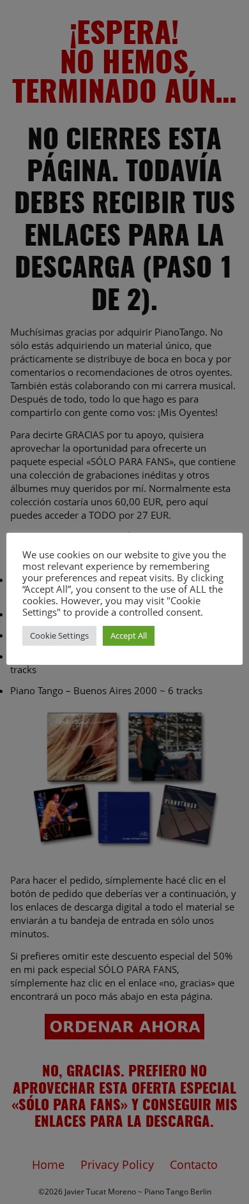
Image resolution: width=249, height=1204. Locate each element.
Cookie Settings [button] (59, 635)
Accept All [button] (128, 635)
